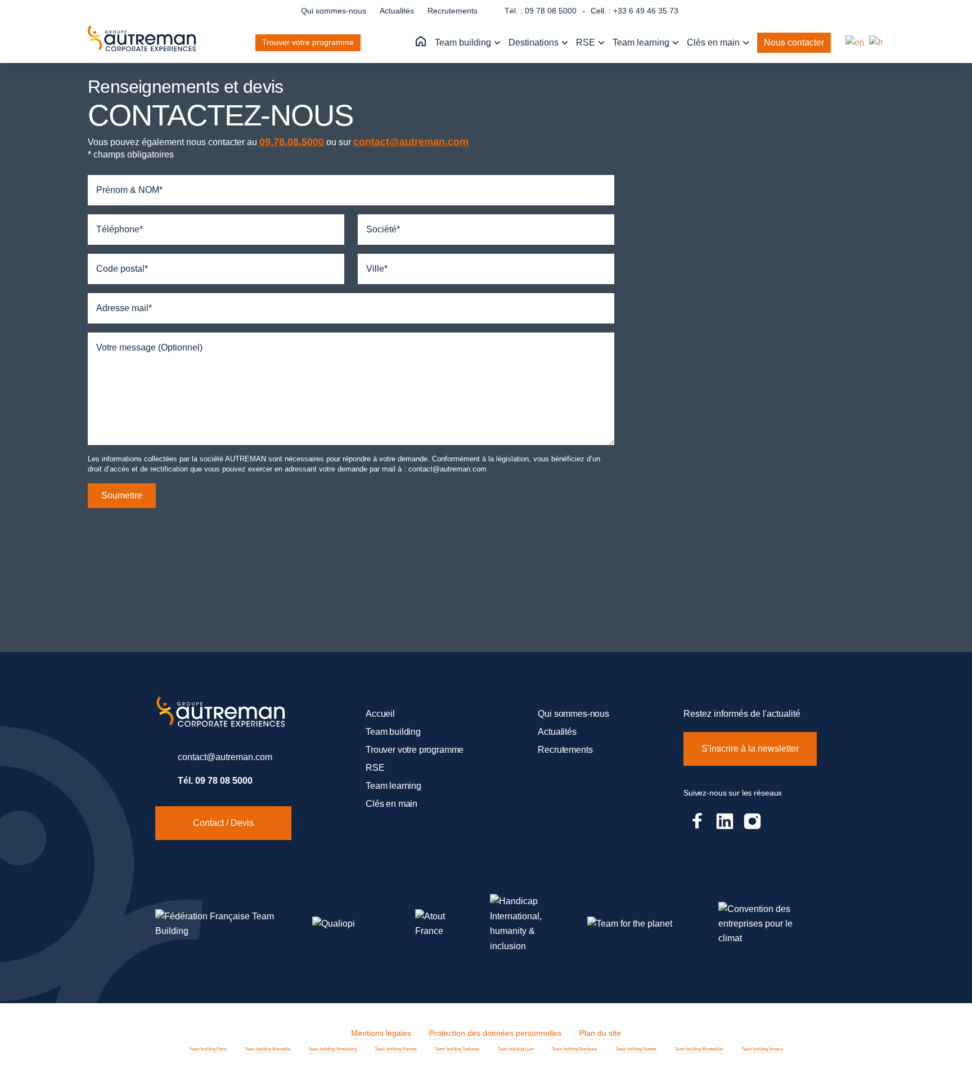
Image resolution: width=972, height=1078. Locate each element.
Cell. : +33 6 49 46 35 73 (634, 10)
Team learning (642, 42)
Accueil (380, 713)
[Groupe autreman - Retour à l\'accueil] (144, 43)
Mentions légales (381, 1032)
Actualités (397, 10)
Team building (464, 42)
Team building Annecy (762, 1049)
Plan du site (600, 1032)
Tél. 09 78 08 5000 (215, 780)
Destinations (534, 42)
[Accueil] (421, 42)
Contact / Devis (223, 823)
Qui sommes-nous (333, 10)
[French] (876, 42)
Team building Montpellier (698, 1049)
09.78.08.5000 (291, 141)
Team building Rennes (396, 1049)
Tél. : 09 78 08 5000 (541, 10)
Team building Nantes (635, 1049)
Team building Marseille (267, 1049)
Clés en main (714, 42)
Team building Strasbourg (332, 1049)
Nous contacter (794, 42)
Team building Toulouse (457, 1049)
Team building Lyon (515, 1049)
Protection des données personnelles (495, 1032)
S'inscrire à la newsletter (750, 748)
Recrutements (453, 10)
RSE (586, 42)
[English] (855, 42)
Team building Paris (208, 1049)
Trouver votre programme (308, 42)
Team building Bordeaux (574, 1049)
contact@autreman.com (411, 141)
